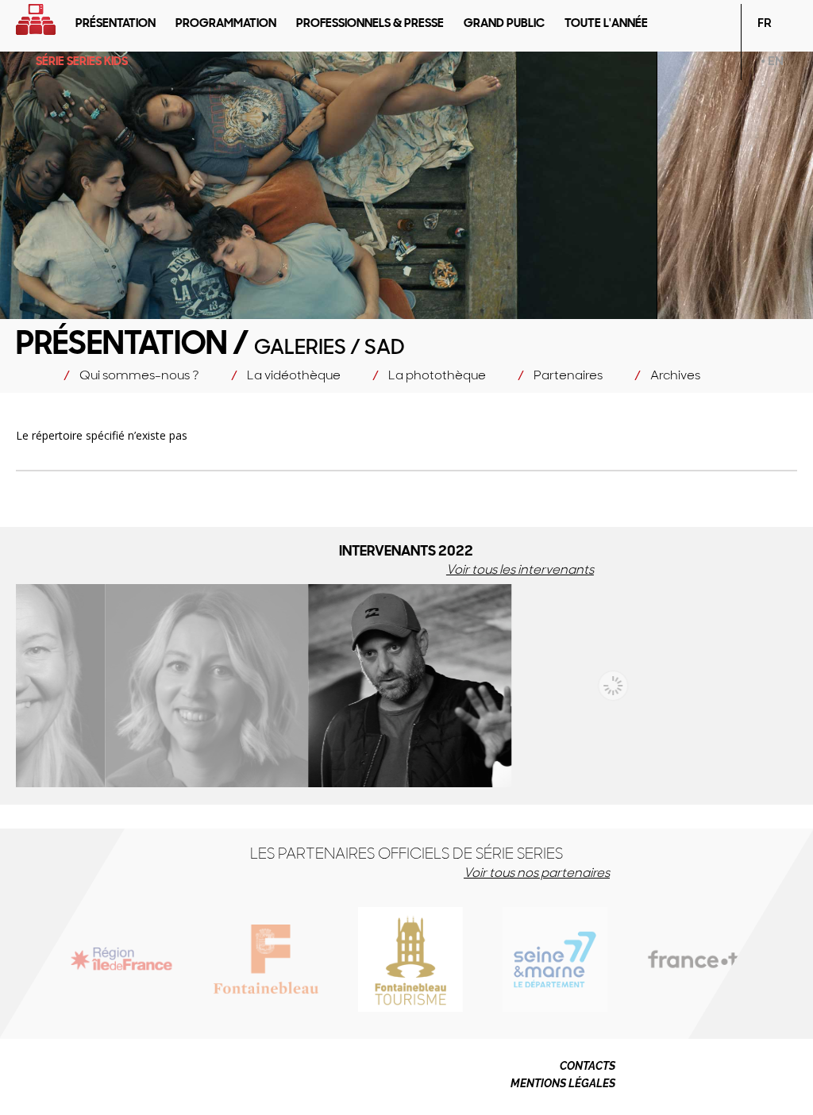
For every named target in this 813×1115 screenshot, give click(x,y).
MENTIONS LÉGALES (563, 1083)
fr (764, 23)
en (776, 61)
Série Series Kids (82, 61)
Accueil (36, 19)
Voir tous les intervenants (520, 569)
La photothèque (437, 375)
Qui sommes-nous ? (139, 375)
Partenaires (568, 375)
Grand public (504, 23)
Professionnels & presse (370, 23)
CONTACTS (587, 1065)
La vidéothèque (294, 375)
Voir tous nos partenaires (537, 872)
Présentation (115, 23)
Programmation (225, 23)
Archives (675, 375)
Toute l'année (606, 23)
